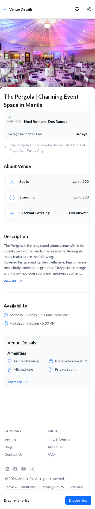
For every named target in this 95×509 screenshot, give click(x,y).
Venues (10, 439)
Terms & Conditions (20, 487)
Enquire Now (78, 500)
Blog (8, 447)
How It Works (59, 439)
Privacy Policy (53, 487)
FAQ (51, 454)
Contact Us (14, 454)
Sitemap (76, 487)
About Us (55, 447)
